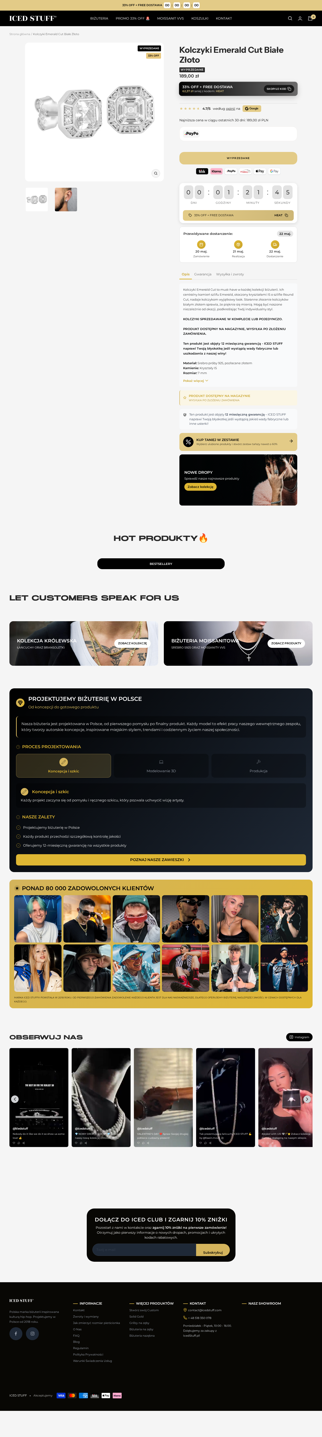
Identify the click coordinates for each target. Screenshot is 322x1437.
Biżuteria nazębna (142, 1335)
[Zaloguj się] (300, 18)
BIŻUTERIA (99, 18)
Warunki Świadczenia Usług (92, 1361)
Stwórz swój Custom (144, 1310)
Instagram (302, 1037)
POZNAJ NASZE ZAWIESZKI (157, 859)
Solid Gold (136, 1316)
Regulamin (81, 1348)
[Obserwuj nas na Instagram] (32, 1333)
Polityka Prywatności (88, 1354)
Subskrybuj (213, 1252)
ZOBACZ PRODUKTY (286, 643)
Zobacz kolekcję (200, 487)
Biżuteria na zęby (141, 1329)
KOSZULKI (199, 18)
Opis (186, 274)
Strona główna (19, 34)
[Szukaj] (290, 18)
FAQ (76, 1335)
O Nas (77, 1329)
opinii (230, 108)
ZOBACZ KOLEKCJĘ (132, 643)
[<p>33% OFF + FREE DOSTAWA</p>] (161, 5)
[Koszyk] (310, 18)
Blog (76, 1341)
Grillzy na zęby (139, 1323)
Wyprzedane (238, 158)
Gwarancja (202, 274)
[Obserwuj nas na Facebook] (15, 1333)
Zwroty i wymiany (86, 1316)
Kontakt (79, 1310)
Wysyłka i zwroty (230, 274)
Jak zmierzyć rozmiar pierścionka (96, 1323)
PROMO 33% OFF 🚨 (133, 18)
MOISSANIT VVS (170, 18)
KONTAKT (224, 18)
